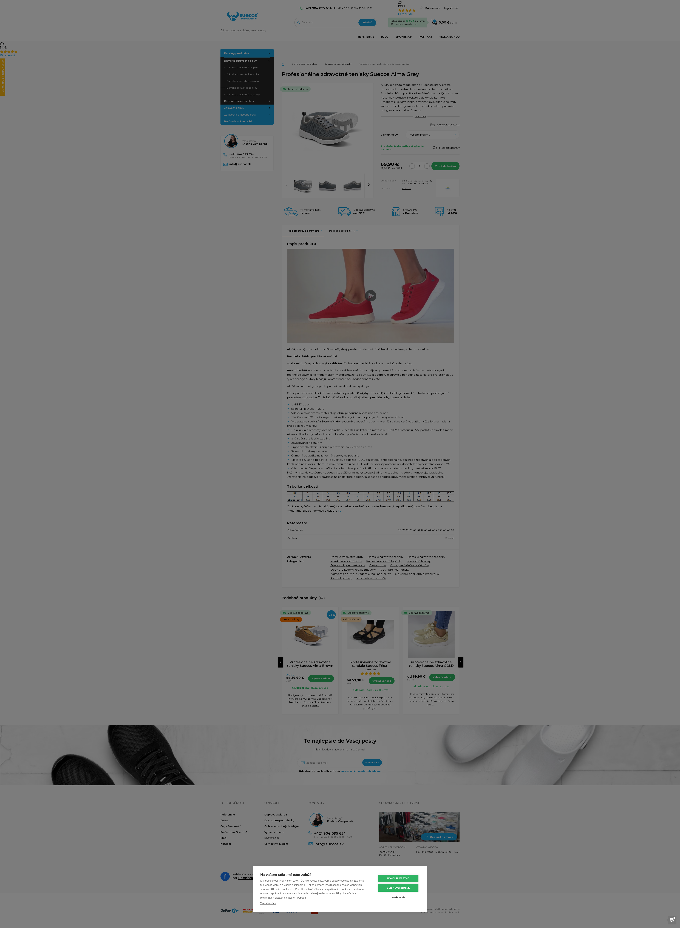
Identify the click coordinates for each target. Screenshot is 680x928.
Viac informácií (268, 903)
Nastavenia (398, 897)
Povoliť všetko (398, 878)
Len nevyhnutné (398, 888)
